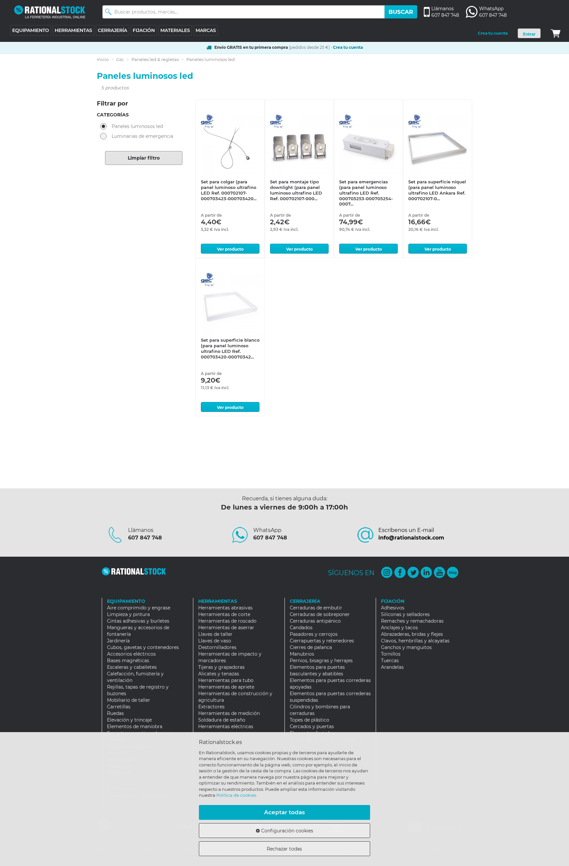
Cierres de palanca (311, 647)
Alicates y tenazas (218, 674)
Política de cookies (236, 795)
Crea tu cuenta (493, 33)
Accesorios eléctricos (131, 654)
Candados (301, 628)
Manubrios (302, 654)
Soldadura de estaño (221, 720)
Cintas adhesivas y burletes (138, 621)
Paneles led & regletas (155, 59)
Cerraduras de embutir (316, 608)
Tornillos (390, 654)
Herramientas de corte (224, 614)
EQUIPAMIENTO (30, 30)
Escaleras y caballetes (132, 667)
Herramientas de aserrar (226, 628)
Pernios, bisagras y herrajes (321, 661)
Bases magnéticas (128, 661)
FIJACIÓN (144, 30)
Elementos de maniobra (134, 726)
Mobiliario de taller (128, 700)
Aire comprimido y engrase (138, 608)
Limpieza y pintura (128, 614)
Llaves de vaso (214, 641)
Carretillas (118, 707)
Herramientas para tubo (226, 680)
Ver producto (230, 249)
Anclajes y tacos (399, 628)
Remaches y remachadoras (412, 621)
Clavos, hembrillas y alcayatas (415, 641)
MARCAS (206, 30)
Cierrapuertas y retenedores (322, 641)
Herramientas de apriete (226, 687)
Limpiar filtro (144, 158)
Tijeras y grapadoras (221, 667)
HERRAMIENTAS (73, 30)
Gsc (120, 59)
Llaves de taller (215, 634)
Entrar (529, 34)
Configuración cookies (286, 831)
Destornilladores (217, 647)
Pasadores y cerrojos (314, 634)
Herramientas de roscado (227, 621)
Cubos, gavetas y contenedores (143, 647)
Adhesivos (392, 608)
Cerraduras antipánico (315, 621)
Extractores (211, 707)
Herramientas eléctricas (225, 726)
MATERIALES (175, 30)
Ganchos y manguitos (406, 647)
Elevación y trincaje (129, 720)
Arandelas (392, 667)
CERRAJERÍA (112, 30)
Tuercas (390, 661)
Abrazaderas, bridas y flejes (412, 634)
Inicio (103, 59)
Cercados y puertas (312, 726)
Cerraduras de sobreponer (320, 614)
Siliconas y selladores (405, 614)
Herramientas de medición (229, 713)
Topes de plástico (309, 720)
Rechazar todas (284, 849)
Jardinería (118, 641)
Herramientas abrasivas (225, 608)
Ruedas (115, 713)
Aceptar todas (284, 812)
